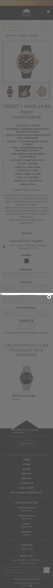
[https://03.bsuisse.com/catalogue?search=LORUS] (26, 294)
